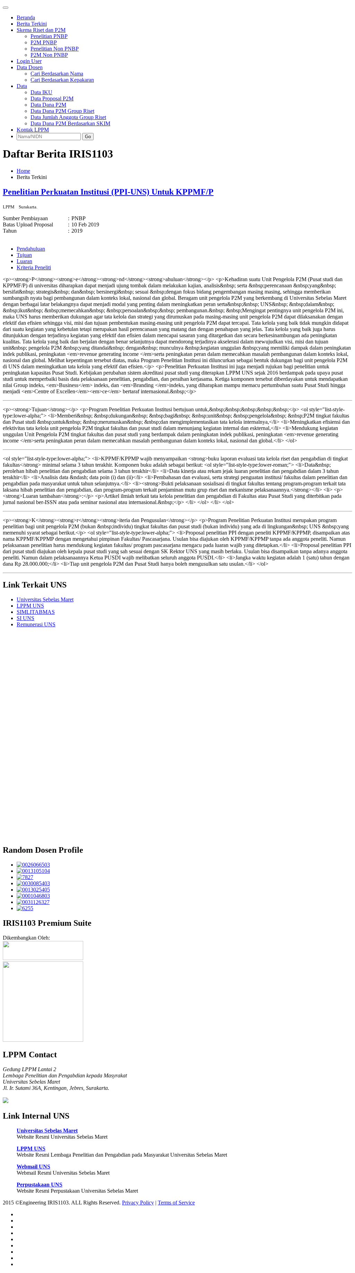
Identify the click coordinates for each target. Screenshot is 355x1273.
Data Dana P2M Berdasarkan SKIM (70, 123)
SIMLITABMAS (36, 612)
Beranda (26, 17)
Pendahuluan (31, 249)
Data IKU (41, 92)
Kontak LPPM (33, 130)
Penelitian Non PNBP (55, 49)
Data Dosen (30, 67)
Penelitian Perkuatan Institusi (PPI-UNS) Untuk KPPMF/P (108, 191)
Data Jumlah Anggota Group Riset (68, 117)
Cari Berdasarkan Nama (57, 74)
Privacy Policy (138, 1202)
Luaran (24, 261)
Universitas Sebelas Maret (45, 599)
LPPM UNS (30, 606)
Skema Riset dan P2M (41, 30)
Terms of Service (176, 1202)
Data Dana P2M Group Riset (62, 111)
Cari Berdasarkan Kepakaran (62, 80)
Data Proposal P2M (52, 98)
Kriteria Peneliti (34, 267)
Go (88, 136)
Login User (29, 61)
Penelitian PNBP (49, 36)
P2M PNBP (44, 42)
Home (23, 171)
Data (22, 86)
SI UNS (25, 618)
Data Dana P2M (48, 105)
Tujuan (24, 255)
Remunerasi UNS (36, 624)
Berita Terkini (32, 24)
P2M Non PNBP (49, 55)
